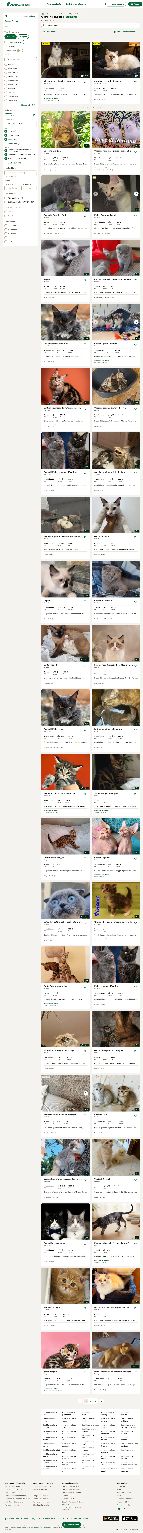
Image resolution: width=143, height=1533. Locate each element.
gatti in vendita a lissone (108, 1457)
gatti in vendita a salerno (50, 1468)
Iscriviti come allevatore (76, 4)
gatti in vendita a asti (90, 1425)
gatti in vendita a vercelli (89, 1430)
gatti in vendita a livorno (108, 1445)
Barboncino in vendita (13, 1489)
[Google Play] (111, 1518)
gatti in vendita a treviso (108, 1439)
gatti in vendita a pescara (50, 1461)
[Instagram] (123, 1509)
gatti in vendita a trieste (108, 1426)
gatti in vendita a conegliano (108, 1451)
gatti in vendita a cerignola (128, 1420)
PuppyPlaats (35, 1519)
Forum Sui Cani (68, 1496)
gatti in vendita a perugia (128, 1457)
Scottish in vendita (40, 1499)
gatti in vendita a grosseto (69, 1445)
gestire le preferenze (74, 1527)
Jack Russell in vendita (13, 1502)
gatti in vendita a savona (89, 1461)
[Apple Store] (130, 1518)
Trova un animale (54, 4)
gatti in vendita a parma (50, 1445)
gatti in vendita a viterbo (89, 1468)
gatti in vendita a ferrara (69, 1464)
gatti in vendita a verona (50, 1414)
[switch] (20, 50)
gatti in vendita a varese (50, 1455)
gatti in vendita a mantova (69, 1457)
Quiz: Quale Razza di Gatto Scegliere (72, 1508)
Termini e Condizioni (125, 1499)
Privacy (119, 1489)
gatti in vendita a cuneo (69, 1420)
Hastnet (24, 1519)
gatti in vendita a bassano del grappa (128, 1426)
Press (119, 1496)
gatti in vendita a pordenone (69, 1414)
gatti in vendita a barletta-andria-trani (129, 1464)
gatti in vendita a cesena (89, 1455)
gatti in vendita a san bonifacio (129, 1445)
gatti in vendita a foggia (89, 1443)
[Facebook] (119, 1509)
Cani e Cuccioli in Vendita (14, 1483)
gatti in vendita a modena (69, 1432)
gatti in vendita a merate (89, 1436)
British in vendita (40, 1489)
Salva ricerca (51, 32)
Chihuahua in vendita (12, 1486)
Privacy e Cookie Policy (43, 1527)
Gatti (7, 26)
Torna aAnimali (11, 21)
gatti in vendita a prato (128, 1451)
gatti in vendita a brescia (50, 1426)
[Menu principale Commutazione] (2, 4)
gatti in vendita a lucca (89, 1414)
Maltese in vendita (11, 1505)
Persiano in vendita (40, 1502)
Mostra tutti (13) (14, 163)
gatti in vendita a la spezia (109, 1470)
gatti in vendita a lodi (51, 1450)
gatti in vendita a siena (69, 1439)
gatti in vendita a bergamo (50, 1432)
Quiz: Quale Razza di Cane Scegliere (72, 1503)
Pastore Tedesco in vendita (15, 1496)
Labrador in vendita (12, 1493)
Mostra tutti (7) (14, 144)
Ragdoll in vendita (40, 1493)
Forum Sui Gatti (68, 1499)
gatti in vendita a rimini (69, 1470)
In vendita (10, 37)
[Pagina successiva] (101, 1401)
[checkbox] (6, 64)
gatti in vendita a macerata (128, 1470)
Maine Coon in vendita (42, 1486)
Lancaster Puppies (80, 1519)
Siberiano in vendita (41, 1505)
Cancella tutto (29, 16)
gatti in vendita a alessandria (108, 1464)
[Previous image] (95, 194)
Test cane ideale (123, 1505)
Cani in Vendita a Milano (71, 1486)
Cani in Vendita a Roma (71, 1489)
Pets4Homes (13, 1519)
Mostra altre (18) (28, 105)
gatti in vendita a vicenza (128, 1439)
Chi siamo (121, 1486)
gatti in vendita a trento (50, 1439)
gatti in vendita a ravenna (89, 1449)
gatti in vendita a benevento (108, 1432)
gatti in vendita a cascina (128, 1432)
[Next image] (136, 194)
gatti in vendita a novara (108, 1420)
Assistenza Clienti (124, 1493)
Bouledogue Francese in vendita (17, 1499)
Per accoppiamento (14, 42)
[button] (116, 193)
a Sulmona (70, 16)
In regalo (23, 37)
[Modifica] (34, 115)
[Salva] (85, 82)
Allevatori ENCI (123, 1502)
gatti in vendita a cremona (69, 1451)
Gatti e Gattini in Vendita (43, 1483)
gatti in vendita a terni (89, 1420)
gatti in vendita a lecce (50, 1420)
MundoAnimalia (48, 1519)
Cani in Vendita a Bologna (72, 1493)
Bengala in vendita (40, 1496)
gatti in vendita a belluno (128, 1414)
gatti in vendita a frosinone (69, 1426)
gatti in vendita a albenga (108, 1414)
